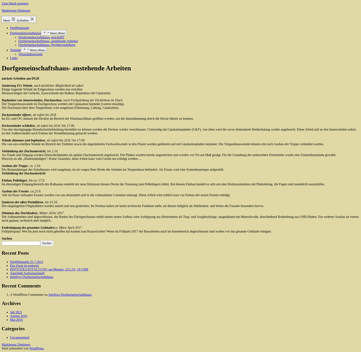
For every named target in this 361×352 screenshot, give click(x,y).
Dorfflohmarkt (19, 28)
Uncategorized (19, 337)
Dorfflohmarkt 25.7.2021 (26, 262)
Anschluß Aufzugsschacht (27, 273)
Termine (15, 50)
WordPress (36, 348)
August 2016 (18, 316)
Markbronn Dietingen (16, 10)
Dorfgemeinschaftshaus (25, 33)
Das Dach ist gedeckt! (24, 265)
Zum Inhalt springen (15, 3)
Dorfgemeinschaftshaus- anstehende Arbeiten (48, 41)
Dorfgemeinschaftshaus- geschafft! (41, 37)
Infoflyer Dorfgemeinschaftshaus (31, 277)
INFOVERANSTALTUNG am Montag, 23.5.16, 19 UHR (49, 269)
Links (14, 58)
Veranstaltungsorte (30, 54)
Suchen (7, 238)
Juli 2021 (16, 312)
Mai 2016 (16, 320)
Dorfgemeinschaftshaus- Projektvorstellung (46, 45)
